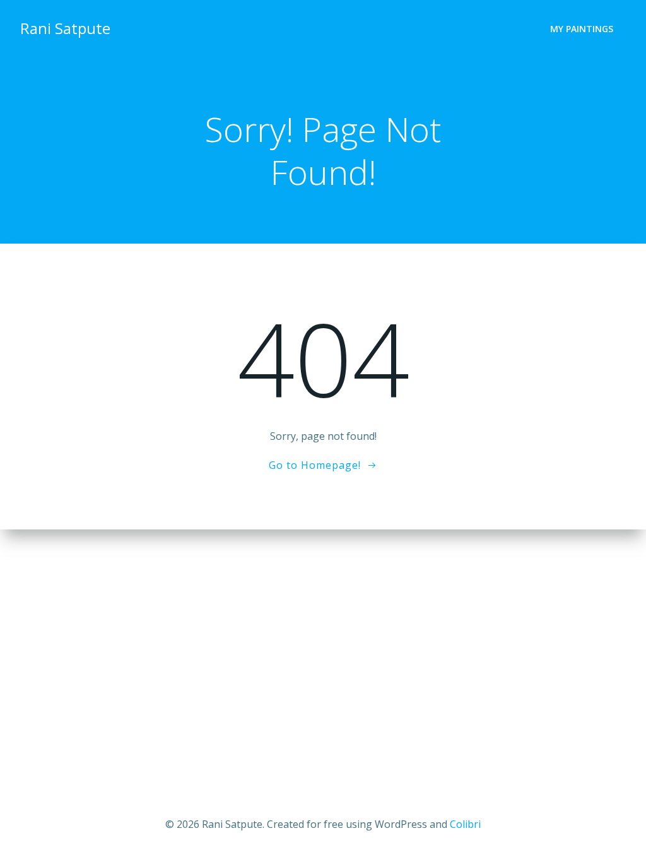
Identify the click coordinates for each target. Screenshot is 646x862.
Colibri (465, 824)
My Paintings (581, 29)
